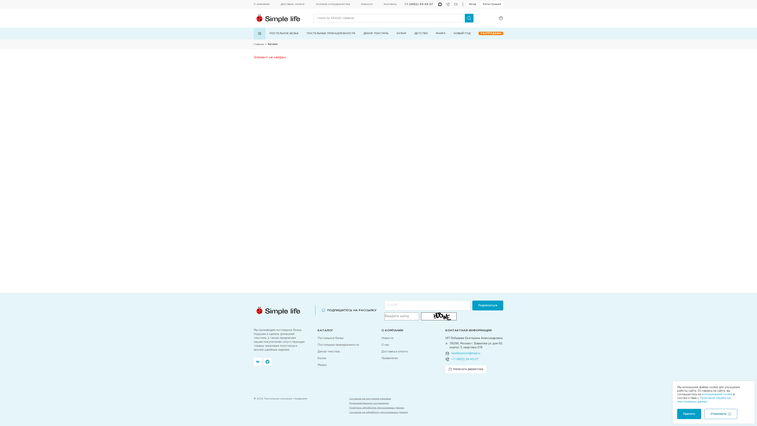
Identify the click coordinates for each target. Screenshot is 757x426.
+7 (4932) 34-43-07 (419, 4)
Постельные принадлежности (331, 33)
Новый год (462, 33)
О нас (385, 345)
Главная (259, 44)
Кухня (401, 33)
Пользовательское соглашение (369, 403)
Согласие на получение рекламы (370, 399)
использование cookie (717, 394)
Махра (441, 33)
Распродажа (491, 33)
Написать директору (468, 369)
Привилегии (389, 358)
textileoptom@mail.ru (465, 353)
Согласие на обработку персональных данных (378, 412)
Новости (367, 4)
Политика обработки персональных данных (376, 408)
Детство (421, 33)
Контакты (390, 4)
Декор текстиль (376, 33)
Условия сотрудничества (333, 4)
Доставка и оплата (394, 351)
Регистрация (492, 4)
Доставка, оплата (292, 4)
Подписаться (487, 305)
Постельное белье (284, 33)
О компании (261, 4)
